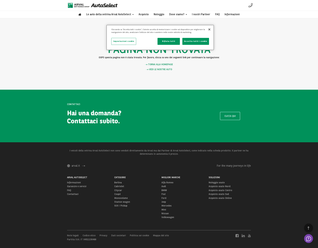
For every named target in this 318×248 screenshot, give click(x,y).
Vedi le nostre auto (160, 69)
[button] (110, 14)
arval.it (75, 165)
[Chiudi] (209, 29)
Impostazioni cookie (123, 41)
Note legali (73, 235)
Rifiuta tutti (168, 41)
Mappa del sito (161, 235)
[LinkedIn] (243, 235)
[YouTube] (249, 235)
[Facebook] (237, 235)
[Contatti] (250, 5)
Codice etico (89, 235)
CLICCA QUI (230, 116)
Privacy (103, 235)
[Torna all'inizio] (308, 228)
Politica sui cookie (139, 235)
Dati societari (118, 235)
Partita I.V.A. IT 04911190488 (81, 239)
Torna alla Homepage (160, 64)
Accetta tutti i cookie (195, 41)
